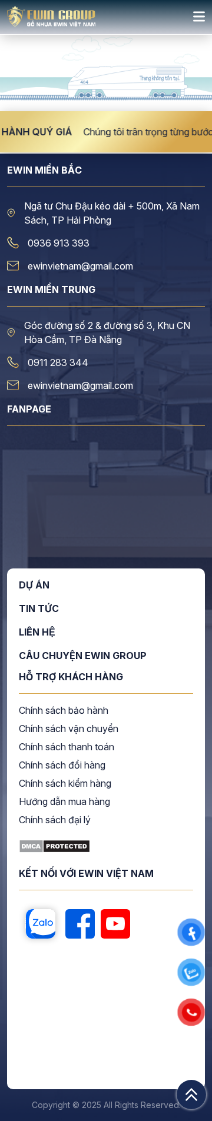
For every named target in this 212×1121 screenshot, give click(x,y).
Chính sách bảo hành (63, 711)
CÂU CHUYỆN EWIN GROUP (83, 655)
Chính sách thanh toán (66, 747)
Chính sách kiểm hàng (65, 784)
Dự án (34, 585)
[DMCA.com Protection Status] (54, 850)
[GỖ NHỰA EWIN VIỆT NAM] (51, 23)
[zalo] (40, 924)
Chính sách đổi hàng (62, 765)
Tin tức (39, 609)
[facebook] (80, 924)
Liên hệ (37, 632)
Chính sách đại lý (55, 820)
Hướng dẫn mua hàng (64, 802)
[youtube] (115, 924)
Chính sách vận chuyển (68, 729)
